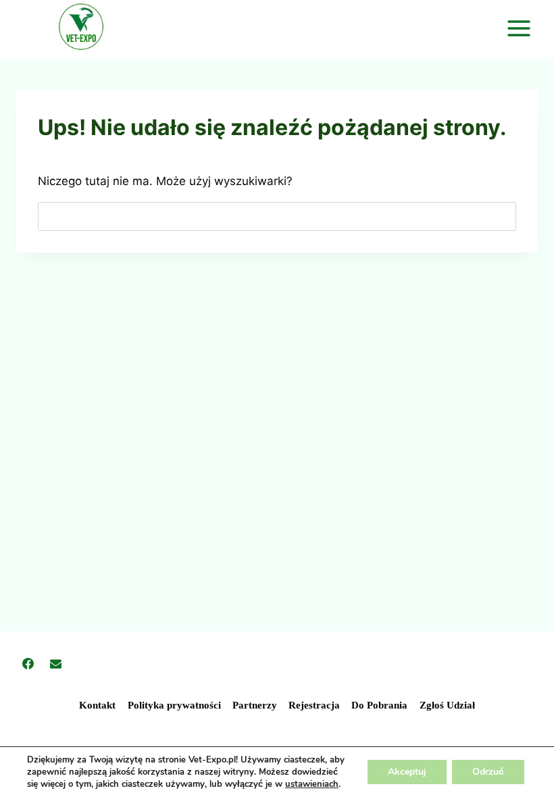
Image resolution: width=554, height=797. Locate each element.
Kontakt (97, 705)
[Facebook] (27, 663)
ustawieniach (311, 784)
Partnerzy (254, 705)
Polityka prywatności (174, 705)
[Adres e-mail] (55, 663)
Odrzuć (488, 771)
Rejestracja (314, 705)
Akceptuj (407, 771)
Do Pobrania (379, 705)
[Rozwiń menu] (520, 28)
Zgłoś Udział (447, 705)
